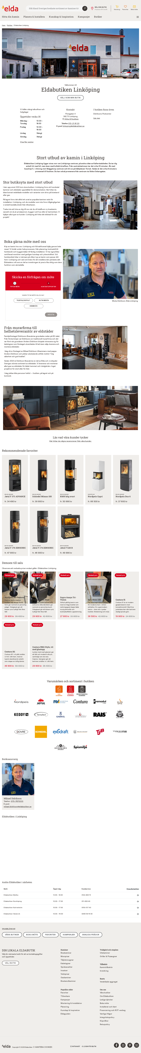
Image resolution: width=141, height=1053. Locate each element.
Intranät (76, 1046)
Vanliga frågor (90, 935)
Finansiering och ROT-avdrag (113, 1010)
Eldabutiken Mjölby (11, 895)
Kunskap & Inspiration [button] (61, 16)
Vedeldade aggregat (109, 982)
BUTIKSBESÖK (44, 300)
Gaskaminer (66, 978)
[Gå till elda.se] (13, 8)
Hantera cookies (43, 1047)
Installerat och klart (108, 1007)
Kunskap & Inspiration (70, 1010)
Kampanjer (84, 16)
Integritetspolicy (107, 1017)
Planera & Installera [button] (34, 16)
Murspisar (65, 956)
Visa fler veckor (27, 142)
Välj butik (10, 963)
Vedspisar (65, 974)
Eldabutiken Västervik (12, 914)
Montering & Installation (71, 1003)
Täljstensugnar (67, 960)
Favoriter (50, 935)
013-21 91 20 (73, 124)
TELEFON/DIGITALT (23, 300)
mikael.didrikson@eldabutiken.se (18, 807)
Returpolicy (105, 1024)
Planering (65, 1007)
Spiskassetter (66, 967)
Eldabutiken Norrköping (13, 901)
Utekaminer (105, 953)
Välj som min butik (70, 98)
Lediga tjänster (106, 1000)
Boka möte (32, 935)
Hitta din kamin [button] (10, 16)
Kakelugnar (65, 963)
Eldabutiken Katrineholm (13, 908)
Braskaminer (66, 953)
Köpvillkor (104, 1021)
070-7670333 (17, 801)
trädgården (46, 366)
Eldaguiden (65, 1014)
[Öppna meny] (137, 16)
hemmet (33, 366)
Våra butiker (12, 935)
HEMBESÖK (34, 306)
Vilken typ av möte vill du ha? (33, 295)
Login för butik (89, 1046)
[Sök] (84, 8)
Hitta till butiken (71, 119)
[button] (5, 408)
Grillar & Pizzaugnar (108, 956)
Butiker (98, 16)
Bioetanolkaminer (68, 981)
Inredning (104, 971)
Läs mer (96, 118)
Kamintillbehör (106, 967)
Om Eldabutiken (107, 996)
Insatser (64, 971)
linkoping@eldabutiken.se (73, 126)
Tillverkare (65, 996)
